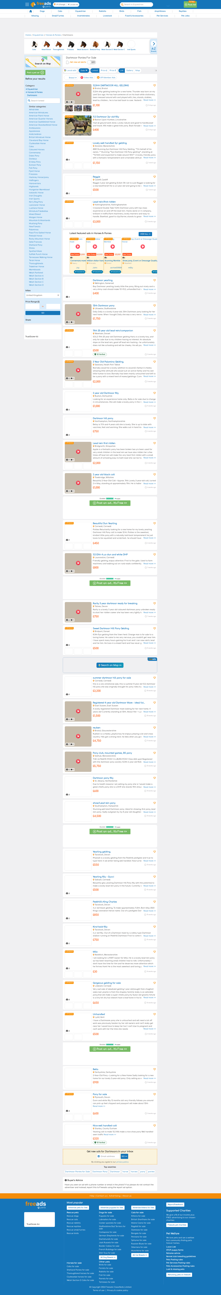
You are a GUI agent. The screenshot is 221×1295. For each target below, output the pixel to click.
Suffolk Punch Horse (38, 254)
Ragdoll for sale (138, 1226)
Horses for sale (74, 1263)
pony (142, 1172)
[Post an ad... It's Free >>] (110, 509)
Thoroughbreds (36, 263)
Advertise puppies (112, 1208)
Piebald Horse (35, 236)
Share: (28, 320)
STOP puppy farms (174, 1250)
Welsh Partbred (36, 273)
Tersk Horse (34, 260)
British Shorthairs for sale (143, 1219)
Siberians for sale (139, 1247)
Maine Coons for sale (141, 1223)
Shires (32, 248)
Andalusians (34, 128)
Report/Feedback (175, 1204)
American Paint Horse (39, 116)
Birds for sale (105, 1265)
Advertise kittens (143, 1208)
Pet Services (162, 16)
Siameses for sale (139, 1230)
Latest (95, 70)
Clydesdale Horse (37, 143)
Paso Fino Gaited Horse (40, 233)
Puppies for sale (106, 1216)
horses (134, 1172)
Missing (35, 16)
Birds (121, 11)
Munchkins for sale (140, 1251)
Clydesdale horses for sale (79, 1277)
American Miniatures (38, 113)
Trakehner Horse (36, 267)
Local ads (71, 70)
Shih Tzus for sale (107, 1253)
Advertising (114, 1196)
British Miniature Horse (40, 137)
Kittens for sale (138, 1216)
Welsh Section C (36, 282)
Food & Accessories (134, 16)
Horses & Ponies (35, 92)
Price (103, 70)
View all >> (145, 234)
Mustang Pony (35, 223)
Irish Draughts (35, 196)
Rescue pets (73, 1212)
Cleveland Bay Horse (38, 140)
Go (42, 313)
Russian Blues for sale (141, 1244)
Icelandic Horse (36, 193)
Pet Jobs (185, 16)
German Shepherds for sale (111, 1236)
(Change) (62, 4)
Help (92, 1196)
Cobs (31, 147)
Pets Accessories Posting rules (180, 1266)
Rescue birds (73, 1233)
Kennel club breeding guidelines (181, 1256)
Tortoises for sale (107, 1282)
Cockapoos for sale (108, 1232)
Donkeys (33, 159)
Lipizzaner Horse (37, 205)
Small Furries (58, 16)
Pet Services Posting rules (178, 1263)
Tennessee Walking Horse (40, 257)
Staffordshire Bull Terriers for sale (112, 1227)
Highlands (33, 187)
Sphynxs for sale (138, 1240)
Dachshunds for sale (108, 1239)
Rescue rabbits (74, 1223)
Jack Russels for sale (108, 1243)
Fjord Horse (34, 171)
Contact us (101, 1196)
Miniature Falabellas (38, 211)
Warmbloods (34, 270)
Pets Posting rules (174, 1260)
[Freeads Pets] (44, 3)
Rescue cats (72, 1219)
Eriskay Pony (35, 162)
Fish (139, 11)
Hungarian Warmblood (39, 190)
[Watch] (154, 85)
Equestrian (80, 11)
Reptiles (182, 11)
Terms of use (98, 1290)
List (121, 70)
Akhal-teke (34, 110)
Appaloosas (34, 131)
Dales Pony (34, 156)
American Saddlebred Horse (42, 122)
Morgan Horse (35, 217)
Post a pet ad (33, 73)
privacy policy (122, 1162)
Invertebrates (83, 16)
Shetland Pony (35, 245)
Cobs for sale (73, 1266)
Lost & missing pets (175, 1269)
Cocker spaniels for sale (110, 1223)
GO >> (124, 1156)
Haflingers (34, 180)
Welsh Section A (36, 276)
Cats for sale (137, 1212)
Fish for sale (104, 1275)
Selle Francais (35, 242)
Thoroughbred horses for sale (80, 1273)
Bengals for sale (138, 1233)
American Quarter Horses (41, 119)
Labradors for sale (107, 1219)
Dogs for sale (105, 1212)
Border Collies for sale (109, 1246)
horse (125, 1172)
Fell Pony (33, 168)
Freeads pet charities (177, 1225)
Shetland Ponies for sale (78, 1270)
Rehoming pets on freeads (179, 1275)
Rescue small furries (76, 1230)
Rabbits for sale (106, 1272)
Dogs (42, 11)
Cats (60, 11)
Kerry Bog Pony (36, 202)
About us (126, 1196)
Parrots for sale (106, 1279)
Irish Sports (34, 199)
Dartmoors (32, 95)
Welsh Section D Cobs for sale (80, 1280)
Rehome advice (173, 1253)
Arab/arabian (35, 134)
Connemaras (35, 153)
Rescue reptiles (74, 1226)
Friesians (33, 174)
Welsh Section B (36, 279)
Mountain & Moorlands (39, 220)
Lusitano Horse (36, 208)
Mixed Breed (35, 214)
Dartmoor (115, 1172)
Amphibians (160, 11)
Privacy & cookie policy (117, 1290)
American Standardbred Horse (43, 125)
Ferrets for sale (106, 1268)
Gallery (129, 70)
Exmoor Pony (35, 165)
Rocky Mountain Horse (39, 239)
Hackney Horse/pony (39, 177)
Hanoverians (35, 183)
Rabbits (102, 11)
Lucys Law (171, 1247)
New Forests (34, 227)
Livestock (107, 16)
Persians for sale (139, 1237)
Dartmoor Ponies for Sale (77, 1172)
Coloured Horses (37, 150)
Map (137, 70)
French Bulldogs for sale (110, 1249)
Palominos (33, 230)
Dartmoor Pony (99, 1172)
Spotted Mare (35, 251)
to (43, 306)
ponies (151, 1172)
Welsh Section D (36, 285)
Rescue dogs (73, 1216)
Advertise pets (77, 1208)
